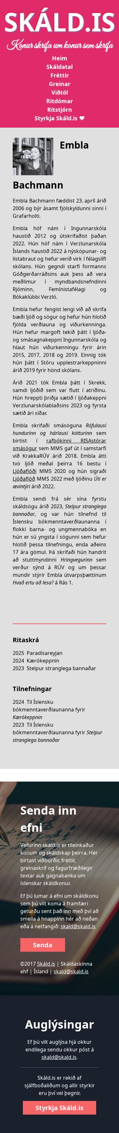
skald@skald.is (78, 926)
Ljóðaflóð (24, 478)
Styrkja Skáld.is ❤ (60, 118)
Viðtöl (59, 92)
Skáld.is (46, 963)
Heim (59, 58)
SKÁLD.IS (59, 21)
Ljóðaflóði (24, 471)
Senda (42, 945)
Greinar (59, 84)
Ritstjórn (59, 109)
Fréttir (59, 75)
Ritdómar (59, 101)
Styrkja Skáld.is (59, 1107)
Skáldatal (59, 66)
